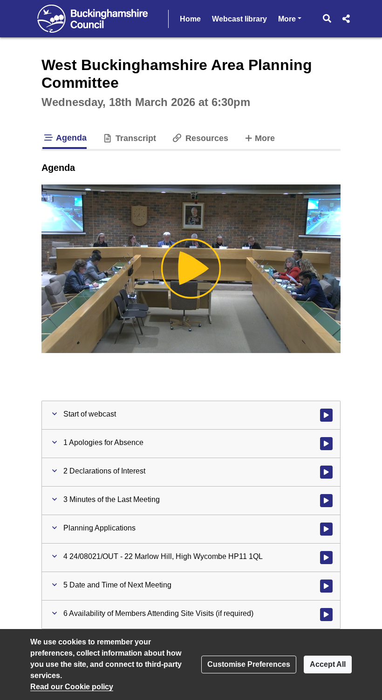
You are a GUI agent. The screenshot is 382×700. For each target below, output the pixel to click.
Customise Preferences (248, 664)
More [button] (289, 18)
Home (190, 19)
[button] (327, 19)
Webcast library (239, 19)
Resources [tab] (205, 138)
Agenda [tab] (70, 137)
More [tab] (265, 138)
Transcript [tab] (134, 138)
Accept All (328, 664)
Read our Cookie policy (71, 687)
